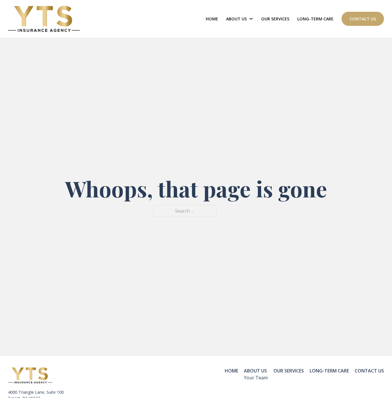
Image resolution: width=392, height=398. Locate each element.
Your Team (256, 377)
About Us (236, 19)
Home (212, 19)
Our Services (275, 19)
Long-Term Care (315, 19)
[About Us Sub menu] (251, 19)
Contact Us (363, 19)
